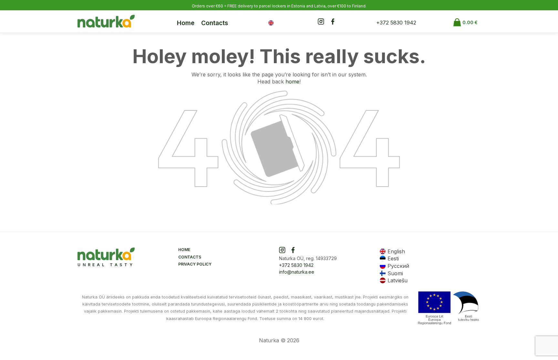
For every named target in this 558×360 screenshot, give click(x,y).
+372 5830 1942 (396, 22)
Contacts (214, 23)
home (292, 81)
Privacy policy (195, 264)
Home (185, 23)
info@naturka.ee (296, 272)
